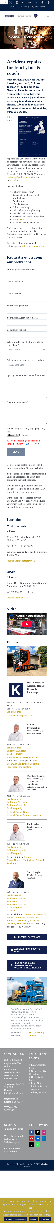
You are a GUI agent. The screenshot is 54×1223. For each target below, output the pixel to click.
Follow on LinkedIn (16, 750)
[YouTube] (31, 1138)
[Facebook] (31, 1132)
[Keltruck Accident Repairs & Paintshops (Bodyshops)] (27, 647)
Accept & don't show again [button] (16, 1219)
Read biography (15, 754)
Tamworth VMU (26, 917)
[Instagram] (44, 1132)
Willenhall (23, 920)
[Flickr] (37, 1138)
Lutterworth (40, 914)
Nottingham (28, 860)
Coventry (28, 914)
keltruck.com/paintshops (34, 246)
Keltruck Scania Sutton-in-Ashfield (24, 815)
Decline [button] (33, 1219)
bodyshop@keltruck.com (19, 177)
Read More (45, 1219)
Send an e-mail (14, 711)
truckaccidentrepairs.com (19, 715)
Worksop (11, 863)
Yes (29, 443)
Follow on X (13, 901)
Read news (12, 910)
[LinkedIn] (44, 1138)
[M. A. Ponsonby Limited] (27, 978)
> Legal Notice (36, 1083)
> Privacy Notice (37, 1092)
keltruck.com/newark (17, 597)
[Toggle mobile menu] (48, 17)
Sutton (39, 860)
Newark (18, 860)
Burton (27, 857)
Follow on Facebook (17, 802)
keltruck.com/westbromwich (21, 560)
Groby (10, 860)
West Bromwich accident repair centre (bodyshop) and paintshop (23, 763)
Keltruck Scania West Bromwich (23, 757)
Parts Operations (24, 923)
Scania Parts (18, 219)
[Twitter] (37, 1132)
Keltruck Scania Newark (19, 812)
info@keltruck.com (37, 6)
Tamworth (12, 917)
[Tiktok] (31, 1144)
